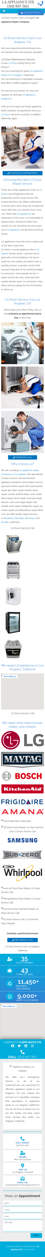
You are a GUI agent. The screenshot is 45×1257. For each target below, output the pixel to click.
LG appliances (24, 214)
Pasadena (9, 518)
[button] (4, 10)
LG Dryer (13, 63)
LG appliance (13, 229)
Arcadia (5, 522)
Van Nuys (30, 518)
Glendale (19, 518)
